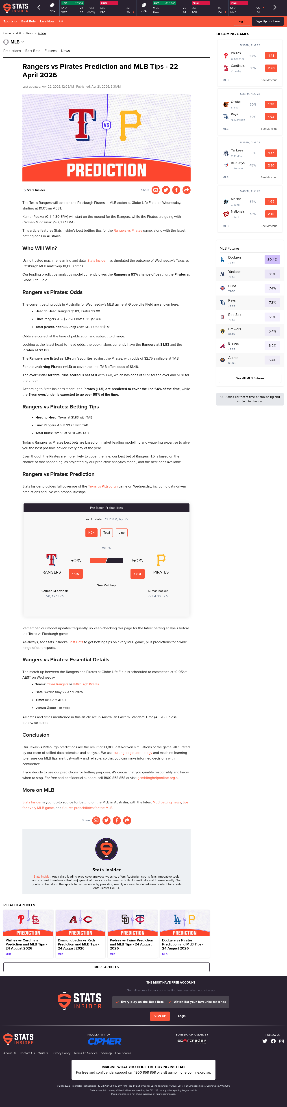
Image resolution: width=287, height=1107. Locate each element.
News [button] (29, 33)
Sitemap (106, 1053)
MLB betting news (167, 802)
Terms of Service (86, 1053)
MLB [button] (18, 33)
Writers (43, 1053)
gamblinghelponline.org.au (158, 777)
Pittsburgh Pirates (86, 684)
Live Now (47, 21)
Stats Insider (36, 190)
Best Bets (28, 21)
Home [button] (7, 33)
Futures (51, 50)
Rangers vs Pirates (128, 230)
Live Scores (123, 1053)
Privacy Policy (61, 1053)
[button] (61, 21)
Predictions (12, 50)
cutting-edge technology (132, 752)
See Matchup (106, 585)
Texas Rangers (57, 684)
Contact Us (27, 1053)
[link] (264, 1041)
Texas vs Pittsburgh (103, 486)
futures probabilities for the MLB (87, 807)
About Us (9, 1053)
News (65, 50)
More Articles (106, 967)
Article (42, 33)
